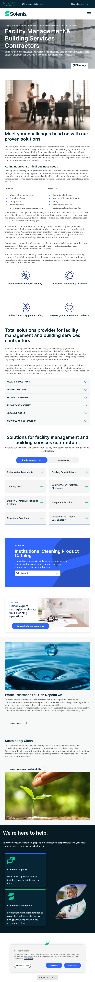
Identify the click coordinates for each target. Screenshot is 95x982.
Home (7, 25)
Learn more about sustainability (25, 769)
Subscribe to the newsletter (30, 626)
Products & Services (31, 460)
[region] (47, 958)
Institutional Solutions (28, 25)
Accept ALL (72, 965)
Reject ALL (54, 965)
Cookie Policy (28, 958)
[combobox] (38, 573)
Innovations (63, 460)
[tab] (47, 382)
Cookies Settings (47, 978)
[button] (46, 382)
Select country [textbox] (23, 573)
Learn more (16, 723)
